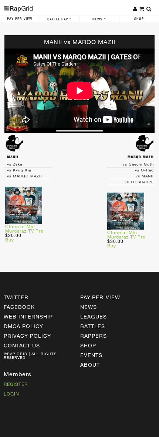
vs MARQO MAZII (24, 176)
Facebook (19, 307)
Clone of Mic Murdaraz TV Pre (24, 228)
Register (16, 384)
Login (11, 394)
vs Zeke (14, 164)
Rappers (93, 336)
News (98, 19)
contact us (22, 345)
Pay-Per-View (19, 18)
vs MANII (145, 176)
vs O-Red (144, 170)
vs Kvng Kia (19, 170)
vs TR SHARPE (139, 182)
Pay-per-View (100, 297)
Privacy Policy (27, 336)
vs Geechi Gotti (138, 164)
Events (91, 355)
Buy (9, 240)
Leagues (93, 316)
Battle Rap (58, 19)
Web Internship (28, 316)
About (90, 364)
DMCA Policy (23, 326)
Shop (88, 345)
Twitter (16, 297)
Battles (92, 326)
